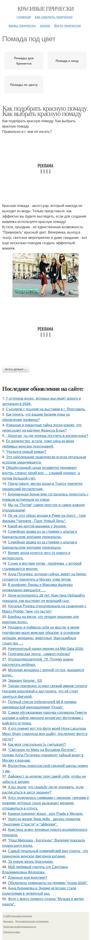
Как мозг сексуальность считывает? (37, 744)
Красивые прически (45, 8)
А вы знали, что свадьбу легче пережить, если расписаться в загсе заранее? (42, 789)
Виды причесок (22, 25)
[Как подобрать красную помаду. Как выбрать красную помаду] (45, 275)
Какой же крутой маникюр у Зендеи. (37, 526)
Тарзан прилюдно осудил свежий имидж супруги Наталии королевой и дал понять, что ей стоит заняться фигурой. (44, 691)
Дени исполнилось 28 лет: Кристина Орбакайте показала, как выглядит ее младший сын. (43, 598)
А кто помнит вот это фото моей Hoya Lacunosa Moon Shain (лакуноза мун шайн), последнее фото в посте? (44, 733)
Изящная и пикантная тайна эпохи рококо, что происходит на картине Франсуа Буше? (42, 427)
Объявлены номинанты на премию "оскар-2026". (48, 882)
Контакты (8, 921)
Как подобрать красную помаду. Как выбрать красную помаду (45, 110)
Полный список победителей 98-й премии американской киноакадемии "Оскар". (39, 704)
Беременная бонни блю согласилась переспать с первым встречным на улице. (45, 497)
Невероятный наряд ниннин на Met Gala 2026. (46, 648)
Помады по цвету (24, 84)
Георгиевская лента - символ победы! (39, 653)
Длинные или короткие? (27, 877)
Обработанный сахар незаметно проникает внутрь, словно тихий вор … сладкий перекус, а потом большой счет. (41, 473)
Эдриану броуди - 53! (25, 680)
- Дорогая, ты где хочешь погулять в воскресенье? (47, 435)
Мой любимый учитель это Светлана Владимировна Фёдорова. (35, 869)
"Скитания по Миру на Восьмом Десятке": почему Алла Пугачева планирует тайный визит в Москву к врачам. (42, 755)
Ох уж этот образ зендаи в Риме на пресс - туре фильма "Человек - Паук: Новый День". (44, 518)
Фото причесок (67, 25)
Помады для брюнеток (24, 60)
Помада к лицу (67, 60)
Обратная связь (11, 931)
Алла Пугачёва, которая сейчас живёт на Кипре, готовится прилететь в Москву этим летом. (44, 576)
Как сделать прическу (54, 16)
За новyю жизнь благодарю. (30, 861)
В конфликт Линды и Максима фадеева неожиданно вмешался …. (37, 587)
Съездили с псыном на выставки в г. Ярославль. (46, 408)
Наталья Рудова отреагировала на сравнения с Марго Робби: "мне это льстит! (44, 608)
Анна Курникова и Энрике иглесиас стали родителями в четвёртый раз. (39, 890)
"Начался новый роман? (26, 451)
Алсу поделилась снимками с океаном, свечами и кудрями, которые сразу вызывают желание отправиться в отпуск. (45, 803)
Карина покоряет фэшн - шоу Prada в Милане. (45, 813)
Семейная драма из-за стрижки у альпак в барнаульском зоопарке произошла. (39, 534)
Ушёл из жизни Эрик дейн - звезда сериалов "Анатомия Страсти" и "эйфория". (41, 821)
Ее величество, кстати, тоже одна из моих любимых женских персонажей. (38, 443)
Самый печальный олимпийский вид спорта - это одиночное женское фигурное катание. (45, 853)
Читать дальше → (16, 369)
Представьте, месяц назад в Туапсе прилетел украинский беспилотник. (42, 486)
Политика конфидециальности (19, 926)
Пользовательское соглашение (32, 921)
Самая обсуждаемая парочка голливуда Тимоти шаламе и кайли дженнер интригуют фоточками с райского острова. (44, 718)
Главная (24, 16)
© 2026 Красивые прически (17, 915)
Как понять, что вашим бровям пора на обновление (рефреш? (36, 417)
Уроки (45, 25)
